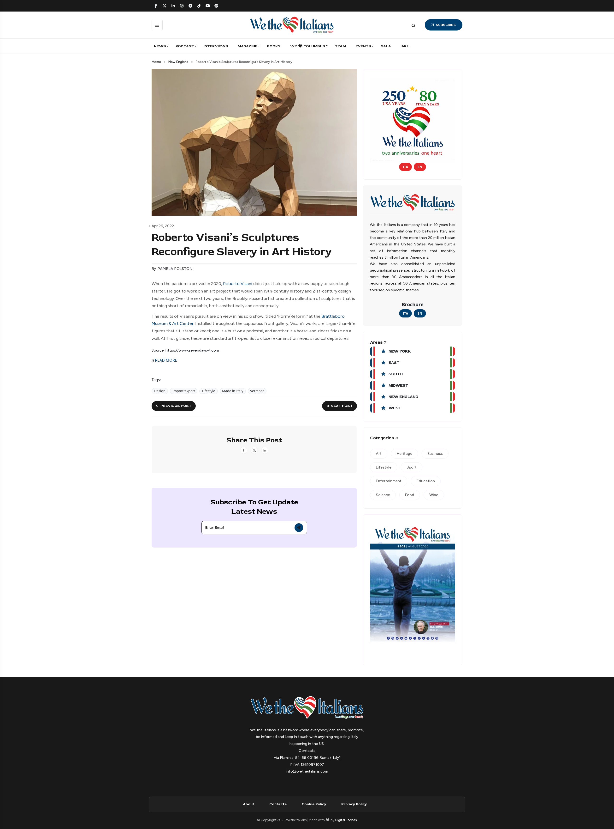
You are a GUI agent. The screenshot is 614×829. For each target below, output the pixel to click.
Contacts (278, 804)
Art (379, 453)
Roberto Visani (237, 283)
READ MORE (165, 360)
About (248, 804)
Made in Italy (232, 391)
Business (435, 453)
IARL (405, 46)
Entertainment (388, 481)
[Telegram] (190, 6)
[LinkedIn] (173, 6)
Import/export (183, 391)
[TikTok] (199, 6)
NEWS (160, 46)
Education (426, 481)
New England (178, 62)
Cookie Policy (314, 804)
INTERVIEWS (216, 46)
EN (420, 167)
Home (156, 62)
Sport (412, 467)
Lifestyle (208, 391)
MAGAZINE (247, 46)
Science (383, 495)
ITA (405, 167)
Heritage (404, 453)
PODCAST (185, 46)
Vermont (257, 391)
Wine (433, 495)
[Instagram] (181, 6)
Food (409, 495)
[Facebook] (156, 6)
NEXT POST (342, 405)
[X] (164, 6)
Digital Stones (346, 820)
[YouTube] (207, 6)
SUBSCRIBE (446, 25)
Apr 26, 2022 (163, 226)
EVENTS (363, 46)
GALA (386, 46)
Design (159, 391)
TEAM (340, 46)
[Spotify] (216, 6)
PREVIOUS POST (175, 405)
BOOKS (274, 46)
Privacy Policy (354, 804)
